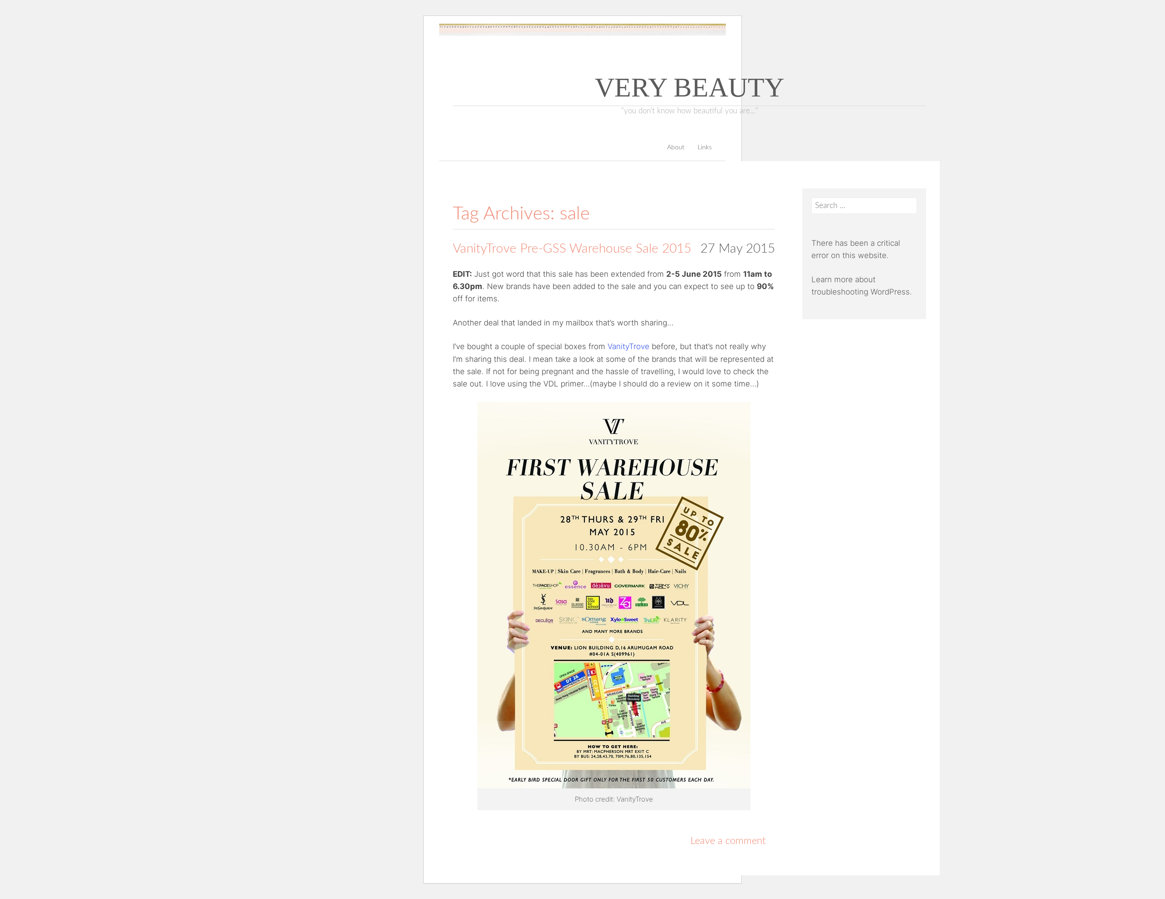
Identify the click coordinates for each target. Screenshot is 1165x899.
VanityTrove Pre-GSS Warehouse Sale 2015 (572, 248)
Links (705, 147)
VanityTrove (628, 346)
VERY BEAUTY (689, 87)
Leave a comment (728, 841)
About (675, 147)
